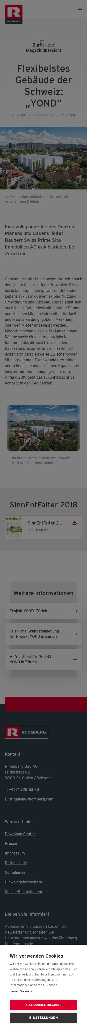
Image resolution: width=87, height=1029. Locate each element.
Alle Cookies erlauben (43, 1005)
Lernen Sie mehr (21, 991)
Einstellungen (43, 1018)
